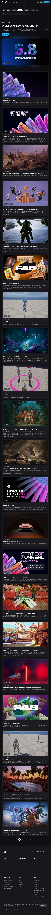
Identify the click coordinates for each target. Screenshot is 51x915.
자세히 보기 (5, 34)
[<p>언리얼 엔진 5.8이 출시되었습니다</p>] (25, 43)
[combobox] (16, 14)
